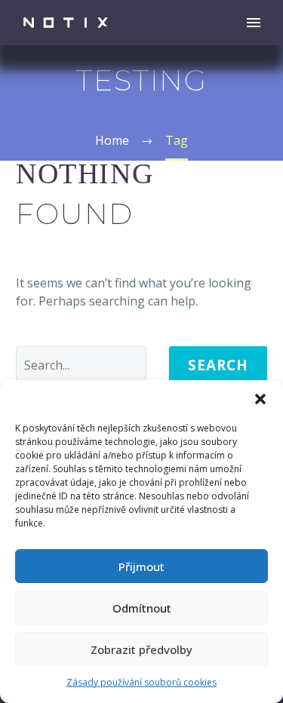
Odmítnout (141, 608)
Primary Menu (253, 22)
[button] (260, 399)
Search (218, 365)
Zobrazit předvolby (141, 649)
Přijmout (141, 566)
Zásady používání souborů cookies (141, 682)
